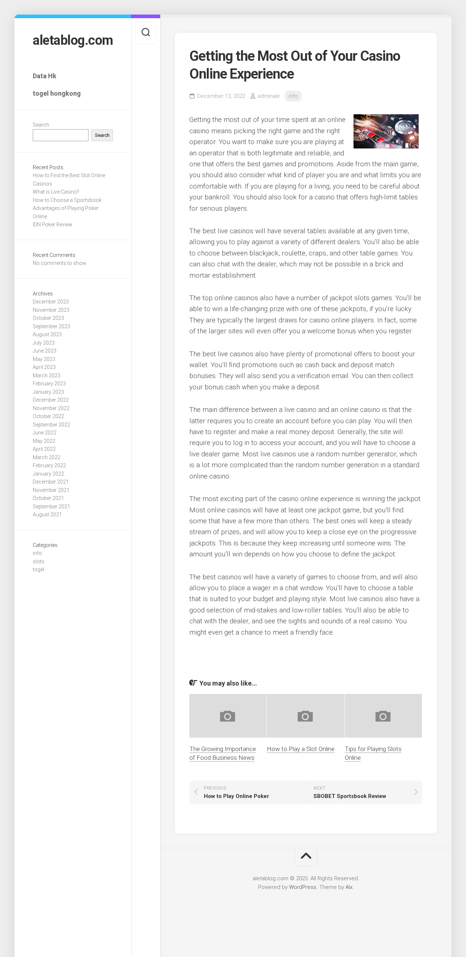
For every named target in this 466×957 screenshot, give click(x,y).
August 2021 (47, 514)
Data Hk (44, 76)
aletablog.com (73, 40)
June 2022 (44, 433)
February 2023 (49, 383)
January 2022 (48, 474)
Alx (348, 887)
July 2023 (44, 343)
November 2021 (51, 490)
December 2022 (51, 400)
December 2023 (51, 302)
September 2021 (51, 506)
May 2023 (44, 359)
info (37, 553)
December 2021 (51, 482)
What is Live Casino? (56, 192)
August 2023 (47, 334)
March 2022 (46, 457)
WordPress (302, 887)
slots (38, 561)
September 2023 (51, 326)
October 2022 (48, 416)
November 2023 (51, 310)
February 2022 (49, 465)
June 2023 (44, 351)
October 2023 (48, 318)
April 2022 (44, 449)
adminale (269, 96)
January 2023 (48, 392)
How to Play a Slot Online (301, 749)
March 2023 (46, 375)
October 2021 (48, 498)
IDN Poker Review (52, 224)
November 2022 (51, 408)
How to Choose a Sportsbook (67, 200)
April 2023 (44, 367)
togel (38, 569)
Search (41, 125)
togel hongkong (57, 93)
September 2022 (51, 425)
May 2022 (44, 441)
